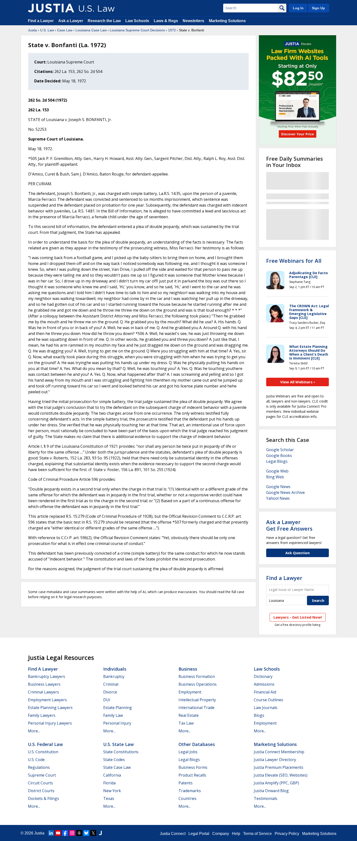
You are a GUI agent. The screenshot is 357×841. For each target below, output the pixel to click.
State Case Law (117, 767)
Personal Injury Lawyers (50, 723)
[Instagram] (72, 833)
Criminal (110, 684)
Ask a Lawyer (71, 21)
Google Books (279, 455)
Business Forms (192, 767)
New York (112, 790)
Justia (32, 30)
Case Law (64, 30)
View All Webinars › (297, 381)
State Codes (114, 759)
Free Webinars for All (293, 260)
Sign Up (318, 8)
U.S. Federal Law (45, 744)
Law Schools (137, 21)
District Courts (41, 790)
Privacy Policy (287, 834)
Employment (189, 692)
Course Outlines (268, 699)
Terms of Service (257, 834)
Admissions (264, 684)
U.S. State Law (118, 744)
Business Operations (197, 684)
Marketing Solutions (227, 21)
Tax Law (186, 723)
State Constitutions (120, 751)
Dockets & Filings (43, 798)
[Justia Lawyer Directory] (100, 833)
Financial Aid (265, 692)
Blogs (259, 715)
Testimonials (265, 798)
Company (220, 834)
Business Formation (196, 676)
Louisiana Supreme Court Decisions (137, 30)
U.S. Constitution (43, 751)
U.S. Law (47, 30)
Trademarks (189, 790)
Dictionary (263, 676)
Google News (278, 486)
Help (236, 834)
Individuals (114, 669)
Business (187, 669)
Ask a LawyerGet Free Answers (289, 525)
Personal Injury (117, 723)
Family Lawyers (41, 715)
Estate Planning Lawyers (50, 707)
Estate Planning (117, 707)
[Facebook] (65, 833)
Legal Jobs (187, 751)
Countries (187, 798)
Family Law (113, 715)
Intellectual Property (197, 699)
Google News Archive (285, 492)
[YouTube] (58, 833)
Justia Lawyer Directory (275, 759)
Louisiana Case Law (91, 30)
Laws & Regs (166, 21)
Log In (298, 8)
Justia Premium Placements (278, 767)
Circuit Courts (40, 783)
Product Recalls (192, 775)
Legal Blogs (277, 461)
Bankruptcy (113, 676)
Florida (109, 783)
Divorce (110, 692)
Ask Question (297, 552)
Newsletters (193, 21)
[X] (93, 833)
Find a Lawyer (41, 21)
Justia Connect (173, 834)
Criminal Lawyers (43, 692)
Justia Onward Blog (271, 790)
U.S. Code (36, 759)
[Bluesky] (86, 833)
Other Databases (196, 744)
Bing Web (275, 477)
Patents (185, 783)
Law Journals (265, 707)
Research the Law (104, 21)
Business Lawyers (44, 684)
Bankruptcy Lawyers (46, 676)
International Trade (196, 707)
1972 (172, 30)
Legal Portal (198, 834)
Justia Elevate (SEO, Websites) (280, 775)
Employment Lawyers (47, 699)
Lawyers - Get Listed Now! (297, 617)
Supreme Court (42, 775)
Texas (108, 798)
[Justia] (51, 8)
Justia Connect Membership (279, 751)
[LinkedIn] (51, 833)
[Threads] (79, 833)
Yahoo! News (278, 498)
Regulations (39, 767)
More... (34, 731)
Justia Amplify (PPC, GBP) (276, 783)
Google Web (277, 471)
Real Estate (188, 715)
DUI (106, 699)
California (112, 775)
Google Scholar (280, 449)
